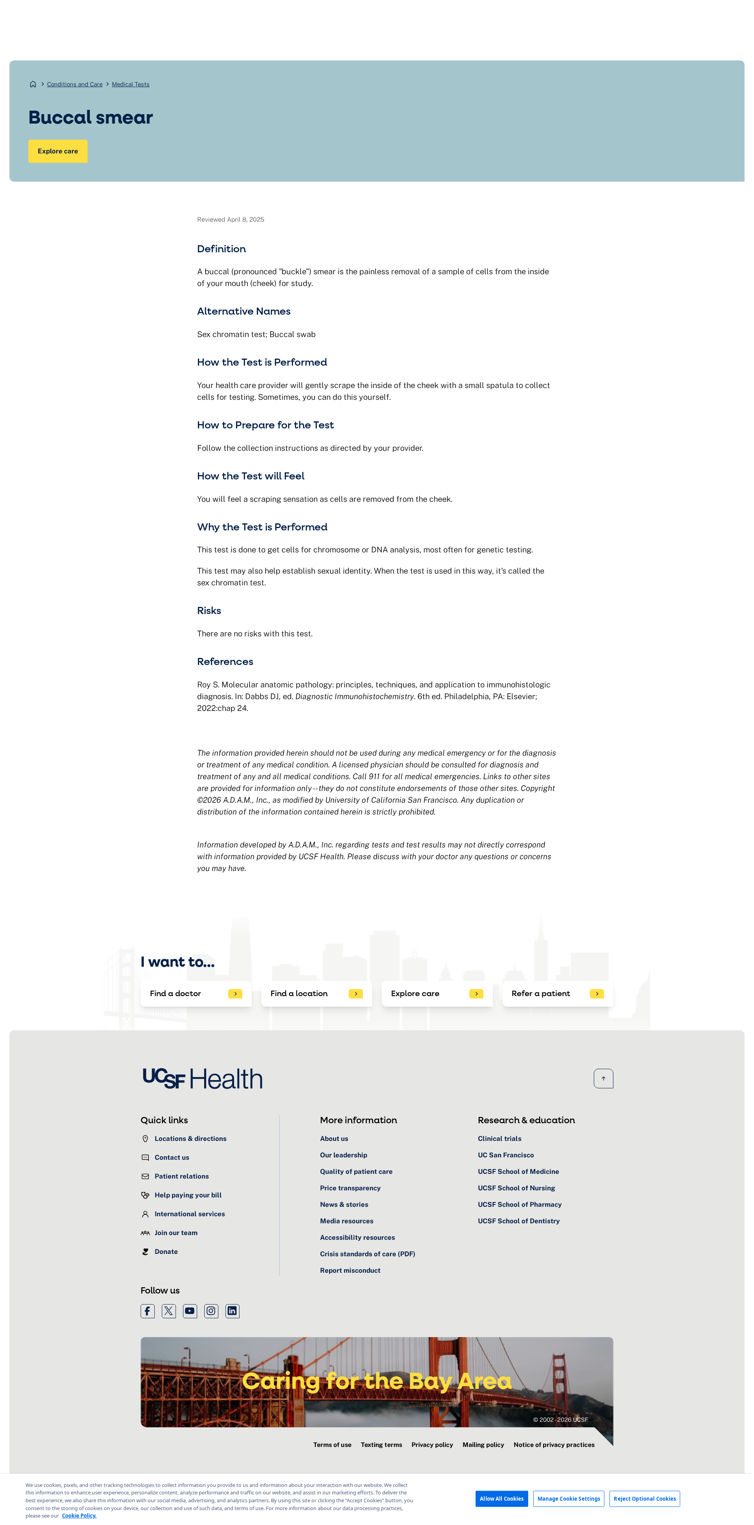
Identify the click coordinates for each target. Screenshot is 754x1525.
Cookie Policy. (79, 1515)
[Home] (205, 1078)
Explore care (58, 151)
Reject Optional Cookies (645, 1498)
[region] (377, 1499)
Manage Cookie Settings (569, 1498)
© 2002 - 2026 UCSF (560, 1419)
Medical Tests (131, 84)
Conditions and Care (74, 84)
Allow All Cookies (501, 1498)
